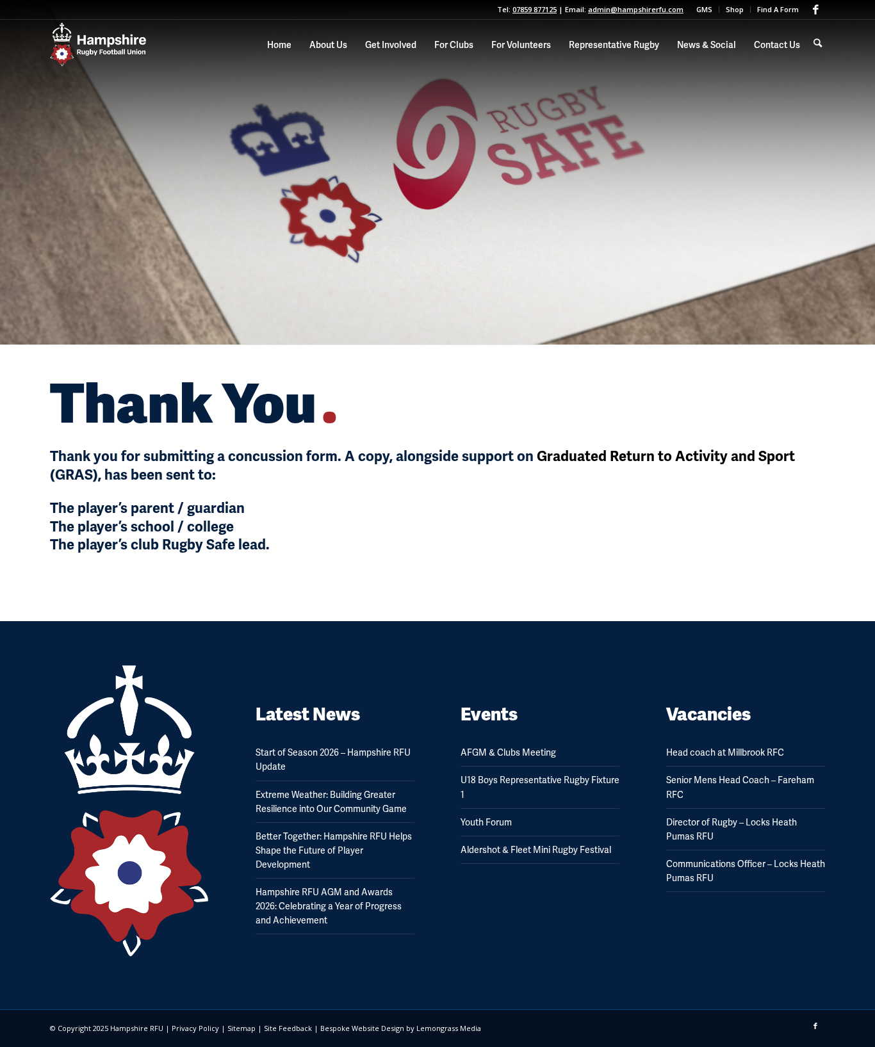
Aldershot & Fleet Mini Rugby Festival (536, 850)
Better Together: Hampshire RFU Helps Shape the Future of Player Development (334, 850)
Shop (735, 9)
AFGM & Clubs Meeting (508, 752)
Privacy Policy (195, 1028)
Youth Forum (486, 822)
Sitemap (241, 1028)
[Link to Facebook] (815, 9)
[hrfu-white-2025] (98, 44)
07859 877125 (534, 9)
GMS (704, 9)
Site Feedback (288, 1028)
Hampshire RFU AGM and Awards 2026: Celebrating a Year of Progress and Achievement (329, 906)
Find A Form (778, 9)
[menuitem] (704, 9)
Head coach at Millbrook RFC (725, 752)
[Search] (818, 43)
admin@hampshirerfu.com (635, 9)
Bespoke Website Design (362, 1028)
